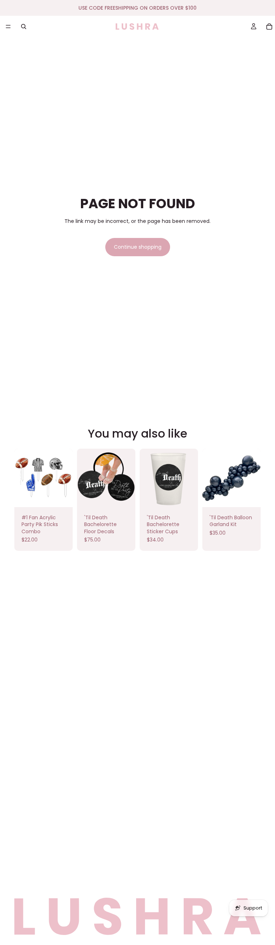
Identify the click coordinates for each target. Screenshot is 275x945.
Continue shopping (137, 246)
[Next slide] (253, 478)
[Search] (24, 26)
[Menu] (8, 26)
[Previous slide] (210, 478)
